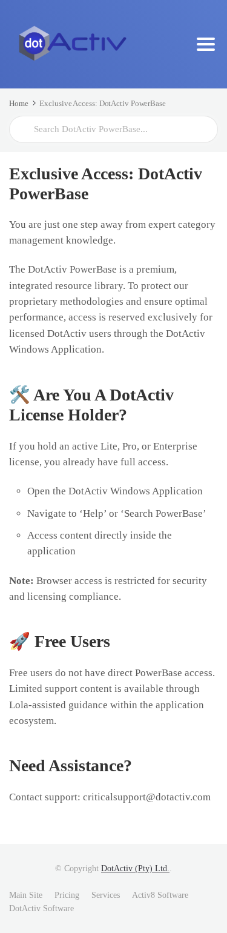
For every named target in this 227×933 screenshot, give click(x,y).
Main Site (25, 895)
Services (105, 895)
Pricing (66, 895)
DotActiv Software (41, 908)
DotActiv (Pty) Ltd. (135, 868)
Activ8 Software (160, 895)
